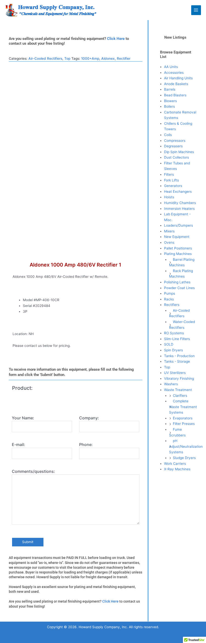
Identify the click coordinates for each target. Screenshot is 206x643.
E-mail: (18, 444)
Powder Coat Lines (179, 288)
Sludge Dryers (184, 458)
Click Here (116, 38)
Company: (89, 417)
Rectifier (123, 58)
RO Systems (174, 333)
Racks (169, 299)
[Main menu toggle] (196, 10)
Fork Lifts (171, 180)
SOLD (168, 344)
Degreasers (173, 146)
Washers (171, 384)
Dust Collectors (176, 157)
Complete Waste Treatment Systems (183, 406)
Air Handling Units (178, 78)
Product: (22, 388)
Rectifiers (171, 305)
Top (67, 58)
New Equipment (176, 237)
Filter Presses (184, 424)
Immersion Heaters (179, 209)
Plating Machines (178, 254)
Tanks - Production (179, 356)
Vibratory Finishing (179, 378)
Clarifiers (180, 396)
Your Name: (23, 417)
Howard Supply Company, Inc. (132, 9)
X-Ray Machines (177, 469)
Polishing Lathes (177, 282)
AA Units (171, 67)
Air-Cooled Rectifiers (45, 58)
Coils (168, 135)
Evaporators (182, 418)
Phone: (86, 444)
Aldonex (108, 58)
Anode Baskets (176, 84)
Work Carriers (175, 464)
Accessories (174, 73)
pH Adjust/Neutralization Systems (186, 446)
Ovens (169, 242)
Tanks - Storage (177, 361)
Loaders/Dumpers (178, 225)
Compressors (174, 141)
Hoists (169, 197)
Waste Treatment (178, 390)
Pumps (169, 293)
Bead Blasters (175, 95)
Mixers (169, 231)
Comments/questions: (33, 471)
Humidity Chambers (180, 203)
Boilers (169, 106)
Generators (173, 186)
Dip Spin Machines (179, 152)
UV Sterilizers (175, 373)
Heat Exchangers (178, 191)
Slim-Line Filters (177, 339)
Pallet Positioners (178, 248)
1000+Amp (90, 58)
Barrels (169, 89)
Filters (169, 174)
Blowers (170, 101)
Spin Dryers (173, 350)
